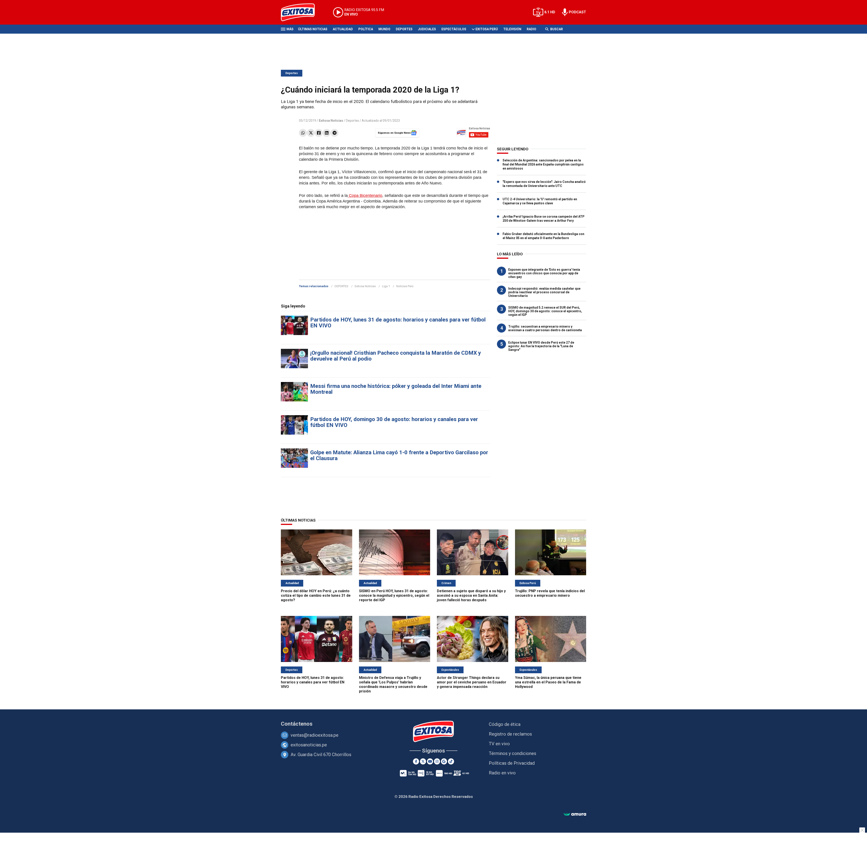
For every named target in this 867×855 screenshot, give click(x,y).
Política (365, 29)
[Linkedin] (327, 133)
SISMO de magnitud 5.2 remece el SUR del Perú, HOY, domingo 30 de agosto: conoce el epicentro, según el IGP (545, 311)
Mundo (384, 29)
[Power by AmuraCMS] (575, 814)
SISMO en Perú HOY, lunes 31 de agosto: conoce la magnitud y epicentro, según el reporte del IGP (394, 595)
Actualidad (343, 29)
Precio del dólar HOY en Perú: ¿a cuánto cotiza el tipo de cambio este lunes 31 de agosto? (316, 595)
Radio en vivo (502, 773)
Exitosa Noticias (365, 286)
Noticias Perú (404, 286)
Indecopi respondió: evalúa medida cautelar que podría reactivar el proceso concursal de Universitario (544, 292)
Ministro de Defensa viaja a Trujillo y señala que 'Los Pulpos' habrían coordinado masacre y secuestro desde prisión (393, 684)
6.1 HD (549, 12)
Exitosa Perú (486, 29)
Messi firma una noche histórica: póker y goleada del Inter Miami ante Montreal (395, 389)
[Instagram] (437, 761)
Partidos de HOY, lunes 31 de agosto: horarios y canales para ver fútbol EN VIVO (398, 323)
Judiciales (427, 29)
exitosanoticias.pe (309, 745)
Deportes (404, 29)
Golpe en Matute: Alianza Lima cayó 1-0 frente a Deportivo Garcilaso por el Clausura (399, 455)
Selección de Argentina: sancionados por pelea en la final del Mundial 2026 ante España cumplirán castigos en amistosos (543, 164)
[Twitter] (311, 133)
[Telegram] (334, 133)
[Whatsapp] (303, 133)
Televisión (512, 29)
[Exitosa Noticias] (301, 12)
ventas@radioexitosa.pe (314, 735)
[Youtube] (430, 761)
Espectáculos (453, 29)
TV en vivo (499, 743)
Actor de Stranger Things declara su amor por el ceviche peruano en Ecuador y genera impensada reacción (471, 682)
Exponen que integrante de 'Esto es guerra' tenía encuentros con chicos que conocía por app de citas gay (544, 273)
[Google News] (444, 761)
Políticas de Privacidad (512, 763)
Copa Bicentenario (365, 195)
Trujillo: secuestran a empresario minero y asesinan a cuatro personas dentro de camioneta (545, 328)
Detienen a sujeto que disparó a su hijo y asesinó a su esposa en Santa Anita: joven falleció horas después (471, 595)
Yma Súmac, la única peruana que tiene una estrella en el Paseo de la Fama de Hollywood (548, 682)
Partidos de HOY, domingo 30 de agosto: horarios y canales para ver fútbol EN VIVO (394, 422)
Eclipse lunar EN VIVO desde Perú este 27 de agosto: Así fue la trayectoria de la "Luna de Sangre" (541, 346)
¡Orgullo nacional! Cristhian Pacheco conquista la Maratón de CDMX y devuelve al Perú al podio (395, 356)
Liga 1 (386, 286)
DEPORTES (341, 286)
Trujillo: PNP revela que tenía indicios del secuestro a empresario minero (550, 593)
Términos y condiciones (512, 753)
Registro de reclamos (510, 734)
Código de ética (504, 724)
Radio (531, 29)
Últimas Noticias (312, 29)
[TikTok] (451, 761)
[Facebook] (319, 133)
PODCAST (577, 12)
